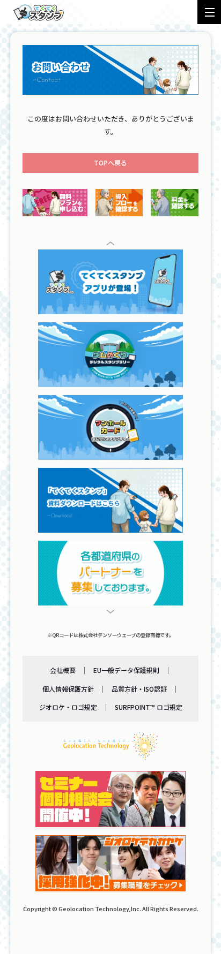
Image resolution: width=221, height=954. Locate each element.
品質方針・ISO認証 (139, 688)
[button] (111, 243)
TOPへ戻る (110, 162)
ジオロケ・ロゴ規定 (68, 706)
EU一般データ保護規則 (126, 670)
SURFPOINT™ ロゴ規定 (148, 706)
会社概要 (63, 670)
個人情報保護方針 (68, 688)
